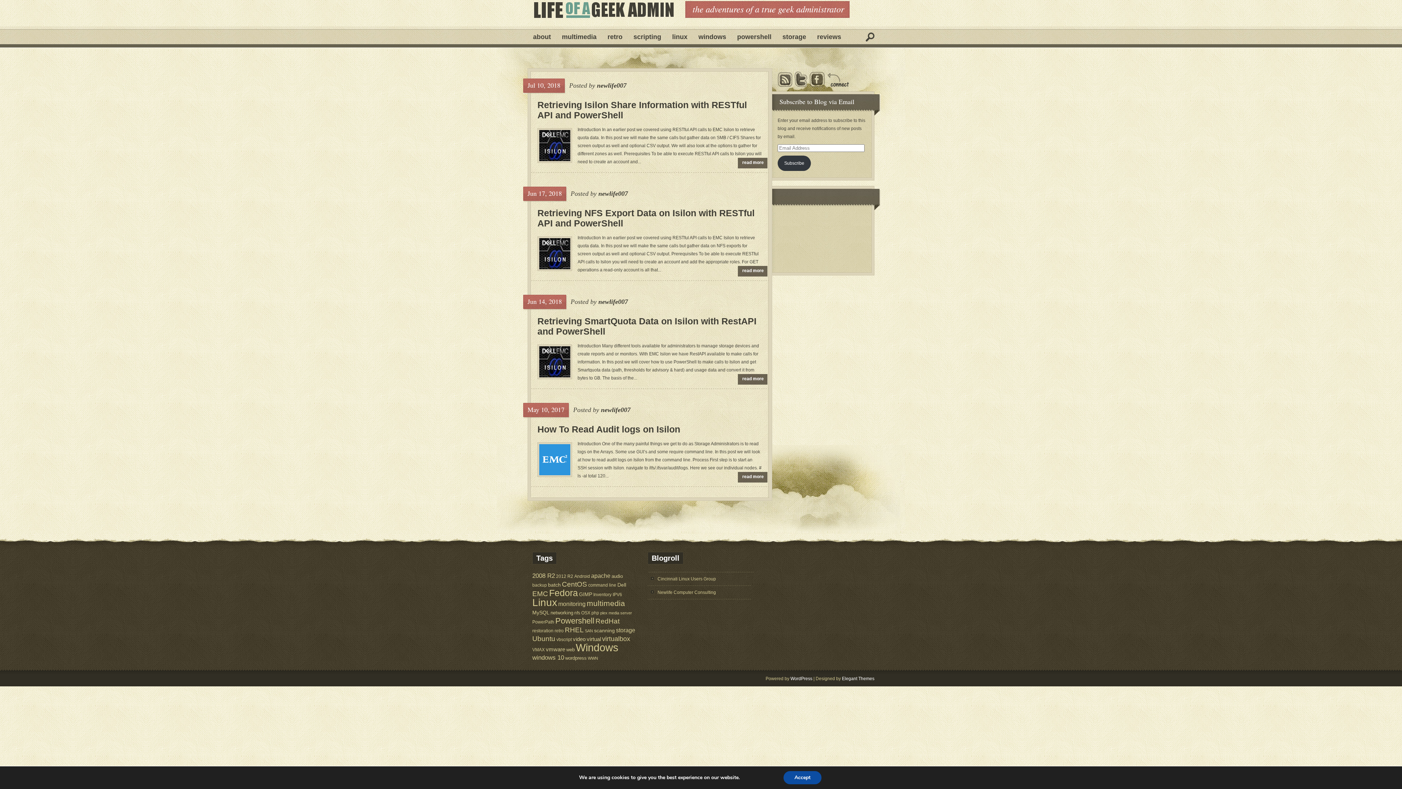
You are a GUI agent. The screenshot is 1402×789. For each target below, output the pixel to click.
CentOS (574, 584)
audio (617, 576)
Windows (712, 37)
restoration (542, 630)
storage (625, 630)
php (595, 612)
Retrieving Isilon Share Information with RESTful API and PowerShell (642, 110)
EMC (540, 594)
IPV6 (617, 594)
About (542, 37)
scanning (604, 630)
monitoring (572, 604)
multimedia (606, 603)
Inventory (602, 594)
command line (602, 585)
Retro (615, 37)
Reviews (829, 37)
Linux (679, 37)
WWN (593, 658)
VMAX (538, 649)
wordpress (576, 658)
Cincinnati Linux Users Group (687, 579)
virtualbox (616, 639)
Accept (802, 777)
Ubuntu (543, 639)
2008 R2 (543, 575)
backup (539, 585)
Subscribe (794, 163)
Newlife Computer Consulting (687, 592)
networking (562, 612)
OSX (585, 612)
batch (554, 585)
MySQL (540, 612)
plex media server (616, 613)
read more (753, 162)
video (579, 639)
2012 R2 (564, 576)
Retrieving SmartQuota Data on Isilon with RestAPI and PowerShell (646, 326)
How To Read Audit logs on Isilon (608, 429)
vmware (555, 649)
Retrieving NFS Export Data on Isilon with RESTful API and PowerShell (646, 218)
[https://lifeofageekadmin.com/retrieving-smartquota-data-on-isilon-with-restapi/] (554, 375)
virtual (594, 639)
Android (582, 576)
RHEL (574, 630)
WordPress (801, 678)
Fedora (563, 593)
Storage (794, 37)
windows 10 (548, 657)
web (570, 649)
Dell (621, 585)
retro (559, 630)
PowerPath (543, 622)
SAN (589, 631)
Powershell (754, 37)
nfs (577, 612)
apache (600, 575)
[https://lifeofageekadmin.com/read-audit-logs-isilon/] (554, 473)
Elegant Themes (858, 678)
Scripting (647, 37)
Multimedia (579, 37)
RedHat (607, 621)
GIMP (585, 594)
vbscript (564, 639)
